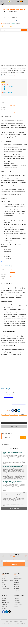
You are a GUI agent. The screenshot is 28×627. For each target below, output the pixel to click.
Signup (21, 1)
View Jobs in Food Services (5, 20)
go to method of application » (7, 261)
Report (22, 414)
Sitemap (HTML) (5, 602)
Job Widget (4, 598)
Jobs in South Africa (17, 604)
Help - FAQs (4, 606)
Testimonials (4, 604)
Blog (3, 582)
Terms (21, 621)
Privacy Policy (16, 621)
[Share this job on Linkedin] (18, 410)
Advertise (4, 608)
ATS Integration (17, 584)
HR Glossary (16, 588)
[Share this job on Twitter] (15, 410)
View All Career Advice (14, 508)
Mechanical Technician (10, 86)
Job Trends (4, 586)
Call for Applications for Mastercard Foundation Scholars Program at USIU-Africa (12, 482)
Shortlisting (16, 580)
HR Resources (16, 586)
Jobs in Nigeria (17, 602)
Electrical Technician (10, 88)
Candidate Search (17, 582)
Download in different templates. (19, 404)
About (7, 621)
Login (18, 1)
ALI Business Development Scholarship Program (12, 466)
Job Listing (4, 576)
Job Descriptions (17, 590)
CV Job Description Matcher (7, 580)
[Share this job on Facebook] (12, 410)
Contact (11, 621)
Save (5, 26)
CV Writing (4, 584)
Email (14, 26)
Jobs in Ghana (16, 598)
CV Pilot (3, 578)
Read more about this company (7, 75)
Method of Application (7, 92)
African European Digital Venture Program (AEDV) (13, 493)
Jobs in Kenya (16, 600)
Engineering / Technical (14, 112)
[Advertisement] (14, 48)
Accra (11, 109)
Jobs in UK (16, 606)
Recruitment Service (17, 578)
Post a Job (16, 576)
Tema (11, 276)
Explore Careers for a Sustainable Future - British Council (13, 453)
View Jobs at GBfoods (14, 20)
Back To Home (14, 426)
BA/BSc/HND (12, 105)
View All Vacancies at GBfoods (14, 422)
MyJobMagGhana (23, 623)
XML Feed (4, 600)
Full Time (12, 102)
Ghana (10, 1)
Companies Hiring (5, 588)
